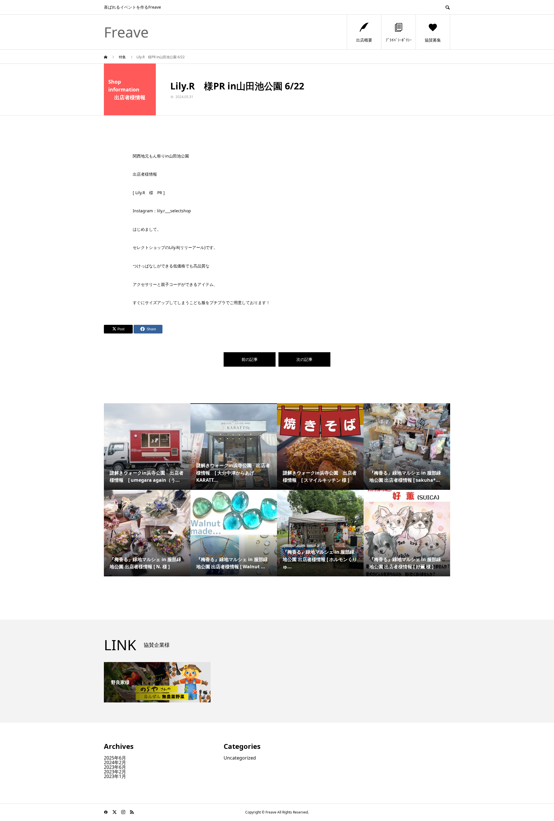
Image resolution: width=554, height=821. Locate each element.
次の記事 (304, 359)
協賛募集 (433, 40)
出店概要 (364, 40)
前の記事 (250, 359)
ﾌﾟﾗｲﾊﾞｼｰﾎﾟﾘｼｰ (398, 40)
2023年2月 (115, 771)
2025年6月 (115, 758)
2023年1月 (115, 776)
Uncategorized (240, 758)
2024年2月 (115, 762)
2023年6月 (115, 767)
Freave (126, 32)
